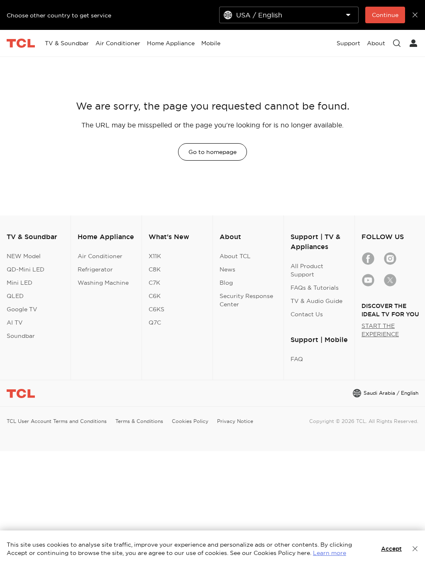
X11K (155, 256)
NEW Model (24, 256)
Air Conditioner (100, 256)
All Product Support (307, 270)
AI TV (15, 322)
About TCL (235, 256)
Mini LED (19, 282)
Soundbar (21, 336)
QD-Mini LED (25, 269)
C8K (155, 269)
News (227, 269)
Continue (385, 15)
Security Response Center (246, 300)
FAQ (297, 359)
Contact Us (307, 314)
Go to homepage (212, 152)
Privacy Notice (235, 421)
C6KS (156, 309)
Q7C (155, 322)
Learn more (329, 553)
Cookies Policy (190, 421)
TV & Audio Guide (316, 301)
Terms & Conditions (139, 421)
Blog (226, 282)
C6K (155, 296)
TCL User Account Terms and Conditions (57, 421)
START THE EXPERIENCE (380, 330)
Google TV (22, 309)
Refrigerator (95, 269)
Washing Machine (103, 282)
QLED (15, 296)
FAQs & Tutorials (315, 287)
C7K (154, 282)
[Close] (415, 548)
